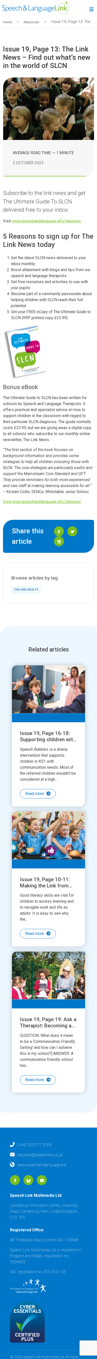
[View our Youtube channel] (42, 1201)
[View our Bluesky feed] (28, 1201)
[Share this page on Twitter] (72, 531)
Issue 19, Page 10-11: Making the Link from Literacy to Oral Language (45, 895)
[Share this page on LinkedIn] (59, 541)
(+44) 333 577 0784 (34, 1166)
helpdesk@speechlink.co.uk (40, 1176)
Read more (34, 793)
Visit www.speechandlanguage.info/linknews (42, 501)
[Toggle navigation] (91, 10)
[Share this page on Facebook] (59, 531)
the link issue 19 (26, 589)
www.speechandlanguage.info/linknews (46, 221)
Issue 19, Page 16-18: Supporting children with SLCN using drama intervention (48, 742)
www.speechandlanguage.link (42, 1186)
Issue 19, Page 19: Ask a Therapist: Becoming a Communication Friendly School (48, 1043)
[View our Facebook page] (15, 1201)
